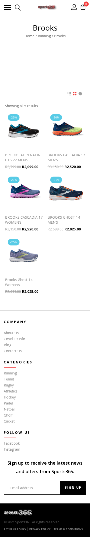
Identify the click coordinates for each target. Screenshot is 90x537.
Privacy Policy (39, 529)
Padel (8, 403)
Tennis (9, 379)
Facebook (12, 443)
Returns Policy (15, 529)
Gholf (8, 415)
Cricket (9, 421)
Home (29, 36)
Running (44, 36)
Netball (9, 409)
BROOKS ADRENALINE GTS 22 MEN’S (23, 157)
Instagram (12, 449)
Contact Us (13, 350)
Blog (7, 344)
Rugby (9, 385)
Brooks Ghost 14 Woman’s (18, 282)
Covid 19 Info (14, 338)
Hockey (10, 397)
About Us (11, 332)
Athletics (11, 391)
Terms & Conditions (68, 529)
